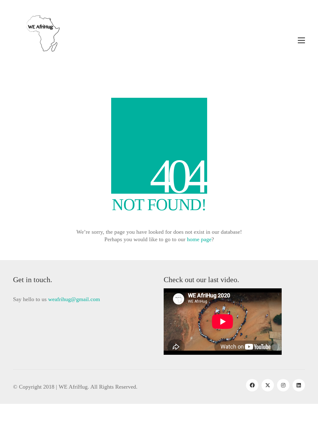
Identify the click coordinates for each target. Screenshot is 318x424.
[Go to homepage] (36, 40)
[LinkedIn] (299, 385)
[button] (301, 40)
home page (199, 239)
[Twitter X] (267, 385)
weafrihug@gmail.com (74, 299)
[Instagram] (283, 385)
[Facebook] (252, 385)
